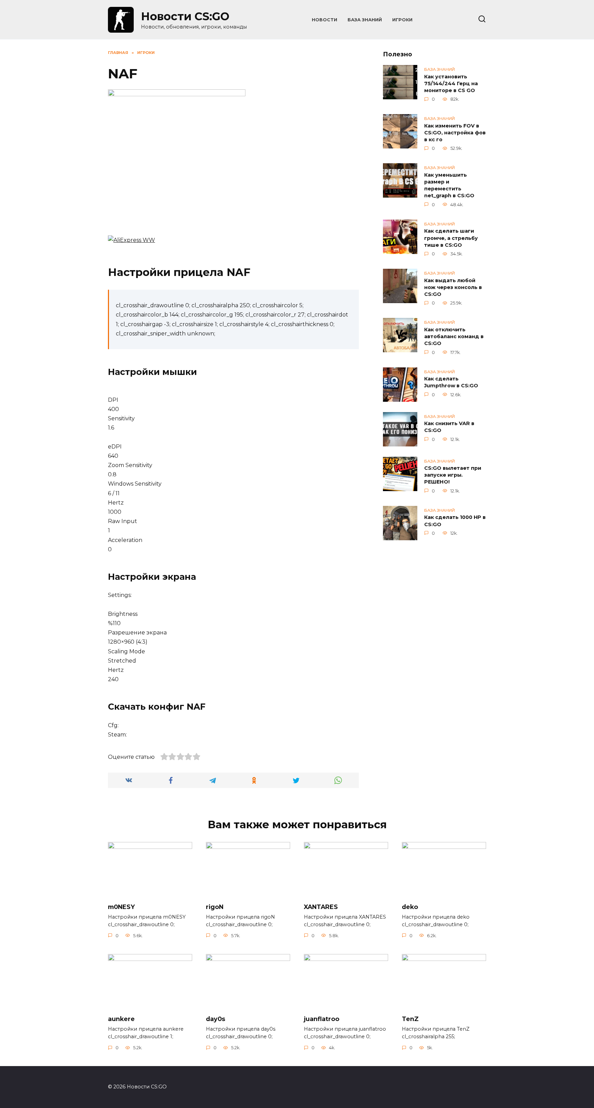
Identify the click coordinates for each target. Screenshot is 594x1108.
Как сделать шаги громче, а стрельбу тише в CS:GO (451, 238)
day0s (215, 1018)
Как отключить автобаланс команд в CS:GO (454, 336)
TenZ (410, 1018)
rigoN (214, 906)
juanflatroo (321, 1018)
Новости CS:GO (185, 16)
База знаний (365, 19)
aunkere (121, 1018)
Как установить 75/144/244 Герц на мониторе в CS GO (451, 83)
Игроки (402, 19)
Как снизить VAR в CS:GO (449, 427)
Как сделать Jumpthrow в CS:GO (451, 382)
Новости (324, 19)
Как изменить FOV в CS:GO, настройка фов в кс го (455, 133)
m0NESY (121, 906)
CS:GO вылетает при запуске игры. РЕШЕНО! (452, 475)
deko (410, 906)
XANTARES (321, 906)
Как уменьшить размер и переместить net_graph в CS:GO (449, 185)
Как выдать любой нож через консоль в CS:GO (453, 287)
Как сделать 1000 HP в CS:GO (455, 521)
